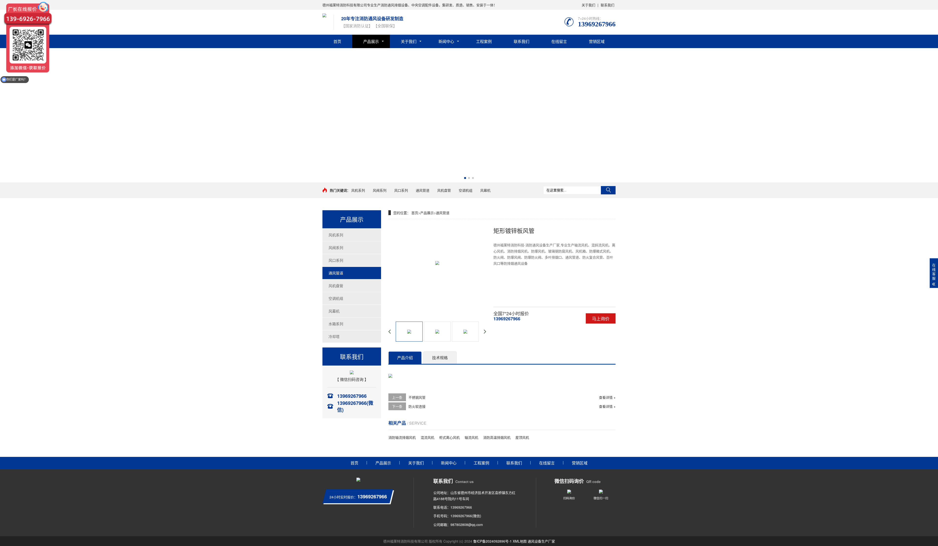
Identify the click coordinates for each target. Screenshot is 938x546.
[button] (465, 178)
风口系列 (401, 190)
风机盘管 (444, 190)
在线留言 (559, 41)
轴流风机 (471, 437)
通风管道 (422, 190)
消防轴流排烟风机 (402, 437)
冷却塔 (334, 336)
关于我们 (588, 4)
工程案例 (484, 41)
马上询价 (600, 318)
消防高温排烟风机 (497, 437)
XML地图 (520, 541)
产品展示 (371, 41)
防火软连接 (417, 406)
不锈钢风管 (417, 397)
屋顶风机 (522, 437)
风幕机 (485, 190)
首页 (337, 41)
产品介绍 (405, 357)
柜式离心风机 (449, 437)
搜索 (608, 190)
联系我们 (607, 4)
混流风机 (427, 437)
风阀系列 (379, 190)
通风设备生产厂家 (541, 541)
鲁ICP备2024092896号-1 (492, 541)
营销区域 (597, 41)
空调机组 (465, 190)
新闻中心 (446, 41)
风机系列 (358, 190)
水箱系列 (336, 323)
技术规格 (440, 357)
